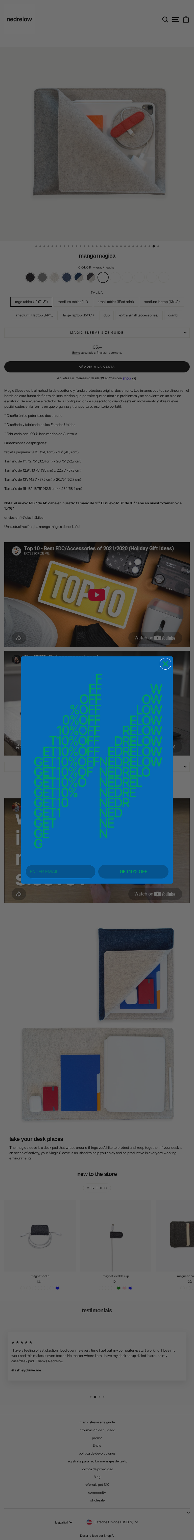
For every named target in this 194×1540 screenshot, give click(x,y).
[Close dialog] (165, 663)
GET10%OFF (133, 871)
